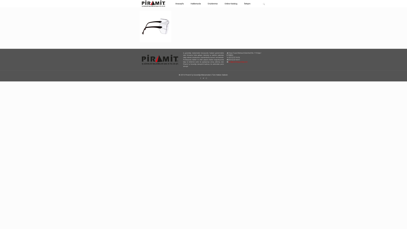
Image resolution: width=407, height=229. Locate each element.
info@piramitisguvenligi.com (238, 62)
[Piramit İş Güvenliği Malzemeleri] (153, 3)
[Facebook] (200, 78)
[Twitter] (203, 78)
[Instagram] (206, 78)
